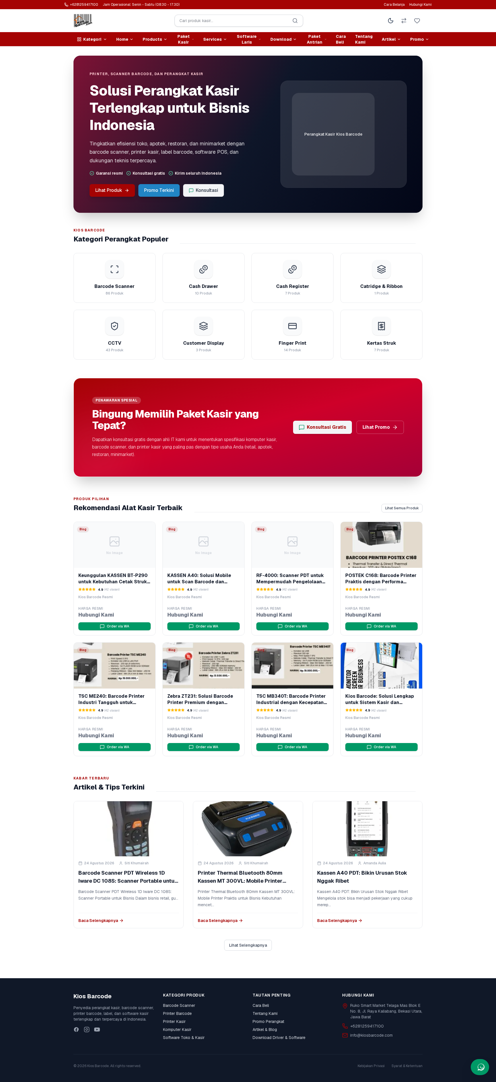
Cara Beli (341, 39)
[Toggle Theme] (390, 20)
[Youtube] (97, 1029)
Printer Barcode (177, 1013)
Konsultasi (207, 190)
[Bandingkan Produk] (137, 530)
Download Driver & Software (279, 1037)
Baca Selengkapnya (98, 920)
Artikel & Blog (265, 1029)
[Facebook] (76, 1029)
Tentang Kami (364, 39)
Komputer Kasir (177, 1029)
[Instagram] (87, 1029)
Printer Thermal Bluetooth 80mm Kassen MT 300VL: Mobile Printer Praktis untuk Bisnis (240, 881)
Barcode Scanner (179, 1005)
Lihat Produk (108, 190)
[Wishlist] (417, 20)
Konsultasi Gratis (326, 427)
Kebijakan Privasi (371, 1066)
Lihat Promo (376, 427)
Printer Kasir (174, 1021)
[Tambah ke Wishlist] (149, 530)
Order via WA (118, 626)
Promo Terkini (159, 190)
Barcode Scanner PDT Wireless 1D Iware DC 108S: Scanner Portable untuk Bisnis (128, 881)
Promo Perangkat (268, 1021)
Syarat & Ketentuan (407, 1066)
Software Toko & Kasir (184, 1037)
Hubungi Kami (420, 4)
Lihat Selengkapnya (248, 945)
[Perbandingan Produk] (403, 20)
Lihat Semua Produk (402, 508)
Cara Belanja (394, 4)
